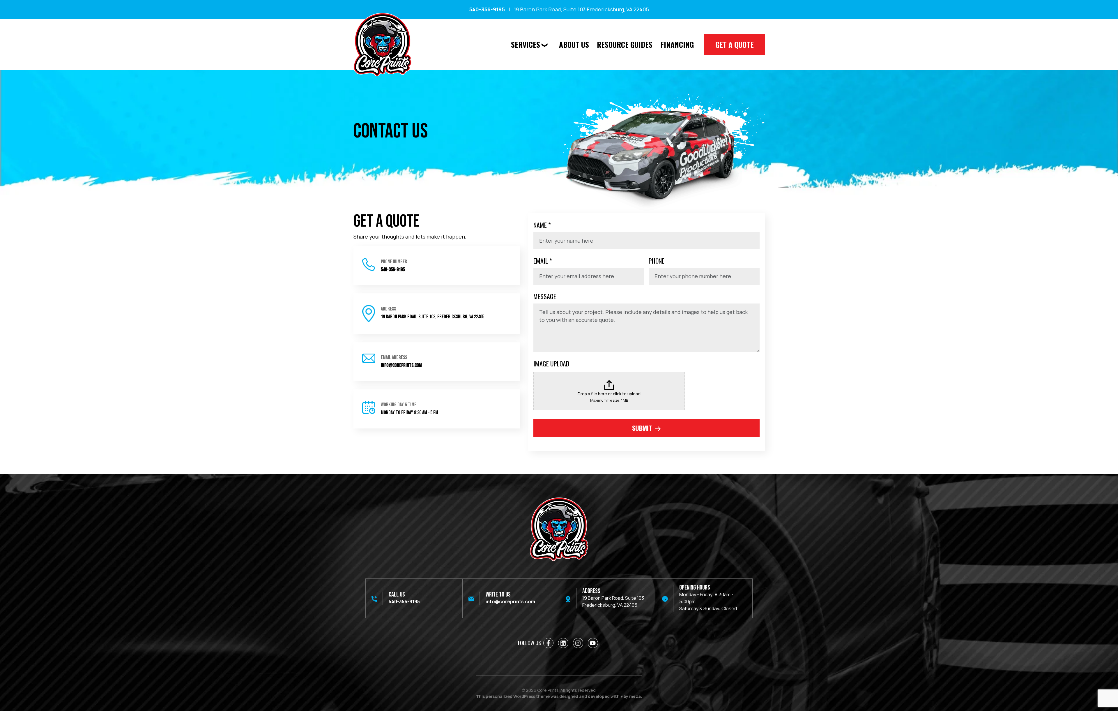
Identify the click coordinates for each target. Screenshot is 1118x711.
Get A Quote (734, 44)
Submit (643, 428)
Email (542, 260)
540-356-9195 (487, 9)
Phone (656, 260)
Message (544, 296)
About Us (574, 44)
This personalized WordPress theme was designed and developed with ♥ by (559, 696)
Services (525, 44)
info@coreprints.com (401, 365)
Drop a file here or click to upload (609, 393)
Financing (677, 44)
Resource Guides (624, 44)
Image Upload (551, 363)
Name (542, 225)
